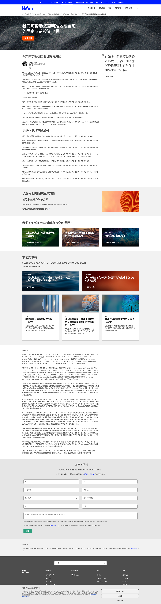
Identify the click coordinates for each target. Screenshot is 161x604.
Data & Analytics (53, 2)
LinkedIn (76, 575)
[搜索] (137, 8)
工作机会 (125, 578)
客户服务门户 (49, 582)
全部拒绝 (120, 596)
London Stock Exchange (84, 2)
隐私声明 (54, 526)
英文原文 (134, 548)
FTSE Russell (67, 2)
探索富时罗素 (49, 575)
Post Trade (105, 2)
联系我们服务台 (89, 474)
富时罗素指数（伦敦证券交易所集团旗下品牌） (34, 14)
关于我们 (125, 575)
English (99, 575)
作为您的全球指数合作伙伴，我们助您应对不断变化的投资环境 (63, 14)
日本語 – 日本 (101, 578)
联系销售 (48, 578)
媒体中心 (125, 582)
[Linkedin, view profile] (30, 68)
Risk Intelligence (118, 2)
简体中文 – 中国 (102, 582)
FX (97, 2)
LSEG (39, 2)
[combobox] (51, 498)
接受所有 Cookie (120, 591)
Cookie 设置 (120, 601)
